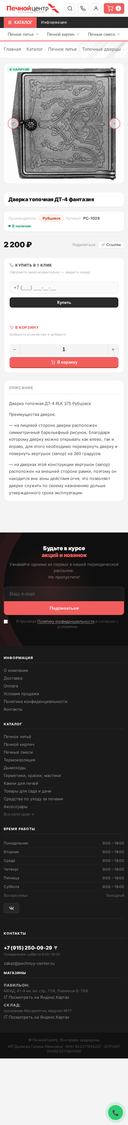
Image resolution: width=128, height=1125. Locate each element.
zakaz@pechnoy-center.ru (29, 963)
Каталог (34, 49)
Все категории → (19, 814)
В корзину (67, 362)
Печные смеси (104, 34)
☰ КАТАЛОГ (20, 22)
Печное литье (23, 34)
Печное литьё (17, 736)
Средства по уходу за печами (33, 798)
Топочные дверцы (101, 49)
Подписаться (64, 608)
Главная (12, 49)
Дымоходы (15, 767)
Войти (96, 8)
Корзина (118, 8)
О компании (16, 670)
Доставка (13, 678)
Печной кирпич (63, 34)
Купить (64, 302)
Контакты (13, 709)
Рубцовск (52, 218)
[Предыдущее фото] (13, 123)
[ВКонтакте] (11, 908)
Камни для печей (21, 783)
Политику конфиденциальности (65, 621)
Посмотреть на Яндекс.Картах (38, 997)
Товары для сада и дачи (27, 790)
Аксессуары (16, 806)
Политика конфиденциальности (35, 701)
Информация (54, 22)
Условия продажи (21, 693)
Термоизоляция (19, 759)
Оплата (11, 685)
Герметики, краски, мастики (32, 775)
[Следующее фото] (114, 123)
